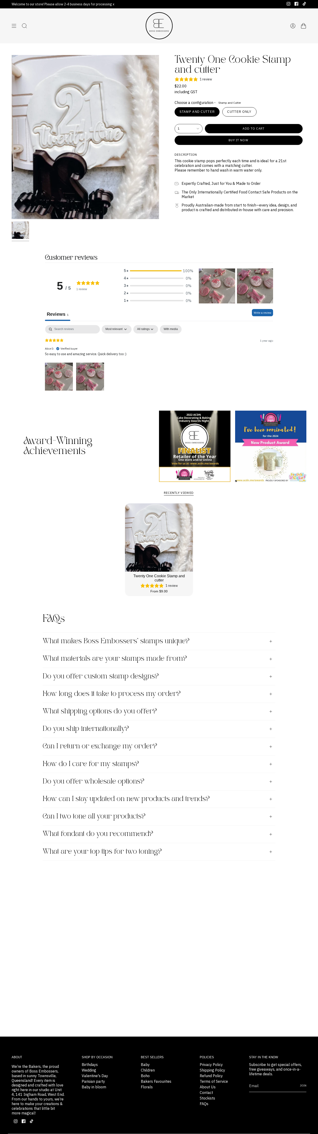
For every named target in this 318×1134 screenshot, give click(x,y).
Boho (145, 1075)
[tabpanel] (159, 358)
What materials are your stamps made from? (115, 659)
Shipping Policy (212, 1070)
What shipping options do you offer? (100, 711)
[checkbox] (171, 329)
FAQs (204, 1103)
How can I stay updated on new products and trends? (126, 799)
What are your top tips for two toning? (102, 852)
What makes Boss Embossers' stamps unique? (116, 641)
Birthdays (90, 1064)
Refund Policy (211, 1075)
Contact (206, 1092)
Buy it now (238, 140)
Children (148, 1070)
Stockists (207, 1098)
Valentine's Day (95, 1075)
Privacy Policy (211, 1064)
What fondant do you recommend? (98, 834)
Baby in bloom (94, 1087)
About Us (208, 1087)
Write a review (262, 312)
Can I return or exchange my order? (100, 746)
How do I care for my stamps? (91, 764)
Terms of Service (214, 1081)
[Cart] (303, 26)
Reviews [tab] (57, 314)
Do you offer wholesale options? (93, 781)
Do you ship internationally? (86, 729)
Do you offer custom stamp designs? (101, 676)
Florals (147, 1087)
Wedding (89, 1070)
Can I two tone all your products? (94, 816)
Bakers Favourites (156, 1081)
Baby (145, 1064)
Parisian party (93, 1081)
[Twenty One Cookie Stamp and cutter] (159, 537)
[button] (157, 270)
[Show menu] (14, 26)
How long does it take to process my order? (112, 694)
